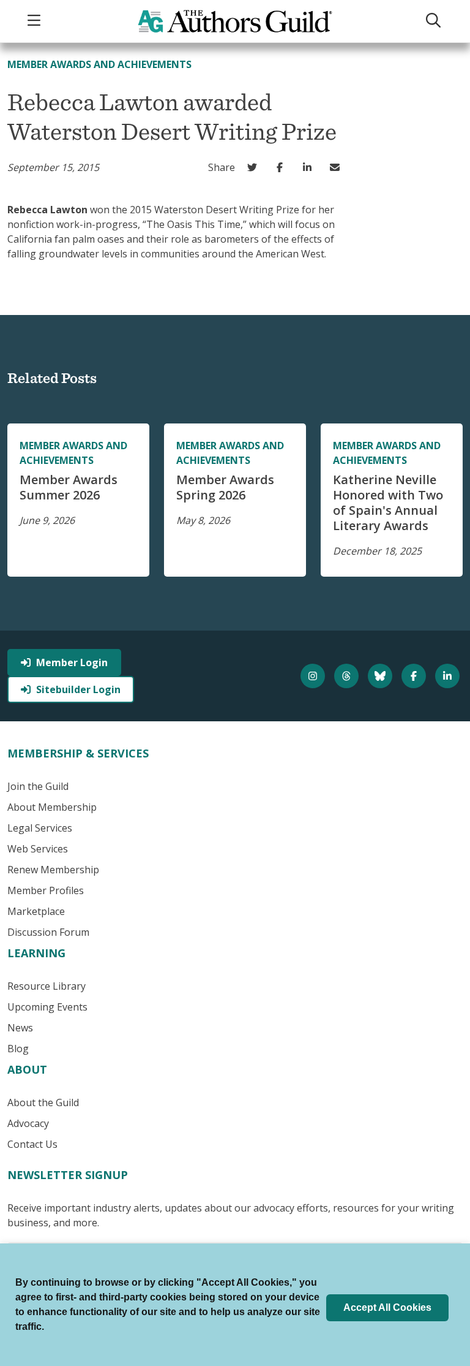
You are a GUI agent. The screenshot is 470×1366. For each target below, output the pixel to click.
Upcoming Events (47, 1007)
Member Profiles (45, 890)
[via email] (337, 167)
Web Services (37, 849)
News (20, 1027)
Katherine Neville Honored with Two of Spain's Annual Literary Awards (388, 502)
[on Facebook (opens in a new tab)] (282, 167)
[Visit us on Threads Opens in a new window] (348, 676)
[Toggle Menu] (35, 21)
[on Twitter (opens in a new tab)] (255, 167)
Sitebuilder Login (78, 689)
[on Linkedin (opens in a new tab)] (310, 167)
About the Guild (43, 1102)
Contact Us (32, 1144)
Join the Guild (38, 786)
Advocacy (28, 1123)
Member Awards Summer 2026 (69, 487)
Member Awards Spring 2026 (225, 487)
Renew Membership (53, 869)
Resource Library (46, 986)
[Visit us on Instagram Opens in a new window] (314, 676)
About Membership (52, 807)
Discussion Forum (48, 932)
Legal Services (39, 828)
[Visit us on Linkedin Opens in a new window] (449, 676)
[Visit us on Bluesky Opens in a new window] (381, 676)
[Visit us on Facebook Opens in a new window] (415, 676)
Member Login (72, 662)
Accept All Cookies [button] (387, 1307)
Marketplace (36, 911)
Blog (18, 1048)
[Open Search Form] (434, 21)
